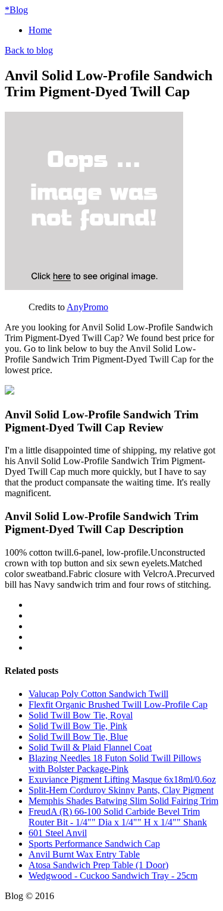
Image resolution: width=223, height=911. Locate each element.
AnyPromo (87, 307)
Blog (16, 10)
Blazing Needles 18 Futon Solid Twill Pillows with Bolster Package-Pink (115, 763)
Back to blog (29, 50)
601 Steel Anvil (58, 833)
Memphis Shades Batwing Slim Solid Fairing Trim (123, 801)
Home (40, 30)
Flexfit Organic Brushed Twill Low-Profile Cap (118, 704)
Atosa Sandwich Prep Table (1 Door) (98, 865)
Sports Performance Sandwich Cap (94, 844)
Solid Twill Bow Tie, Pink (78, 726)
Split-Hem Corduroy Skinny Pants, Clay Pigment (121, 790)
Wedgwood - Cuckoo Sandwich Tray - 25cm (113, 876)
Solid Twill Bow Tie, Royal (81, 715)
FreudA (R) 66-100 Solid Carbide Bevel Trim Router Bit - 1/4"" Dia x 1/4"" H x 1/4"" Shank (118, 816)
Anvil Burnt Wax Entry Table (84, 854)
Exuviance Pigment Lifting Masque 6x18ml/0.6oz (122, 779)
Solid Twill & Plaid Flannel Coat (90, 747)
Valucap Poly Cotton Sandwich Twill (98, 694)
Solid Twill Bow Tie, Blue (78, 737)
